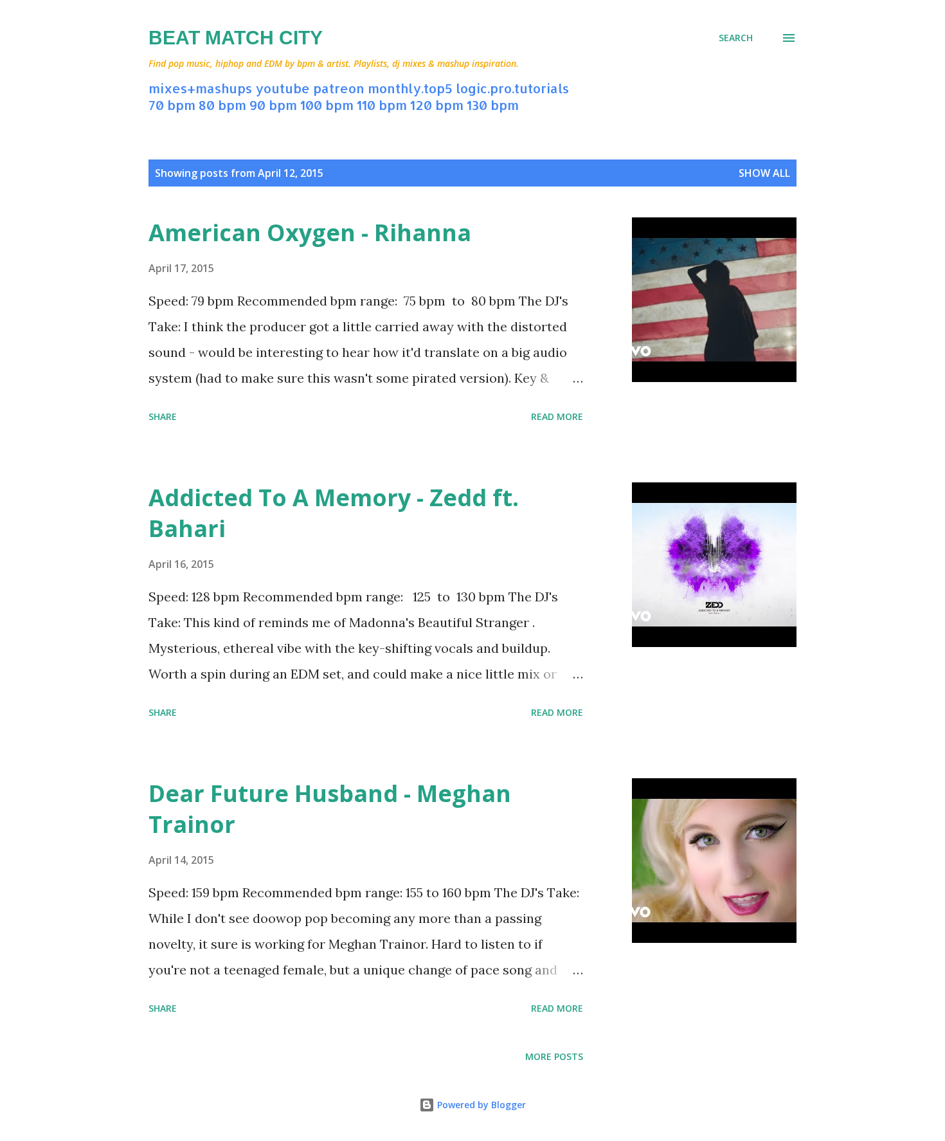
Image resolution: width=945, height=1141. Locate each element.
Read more (557, 416)
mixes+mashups (200, 88)
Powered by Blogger (480, 1105)
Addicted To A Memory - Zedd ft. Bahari (333, 513)
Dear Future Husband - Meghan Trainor (329, 809)
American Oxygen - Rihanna (309, 232)
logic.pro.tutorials (512, 88)
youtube (282, 88)
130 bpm (493, 104)
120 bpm (437, 104)
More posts (554, 1056)
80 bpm (222, 104)
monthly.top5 (410, 88)
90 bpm (273, 104)
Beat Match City (235, 37)
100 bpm (327, 104)
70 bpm (171, 104)
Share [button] (162, 416)
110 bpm (382, 104)
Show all (764, 173)
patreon (338, 88)
